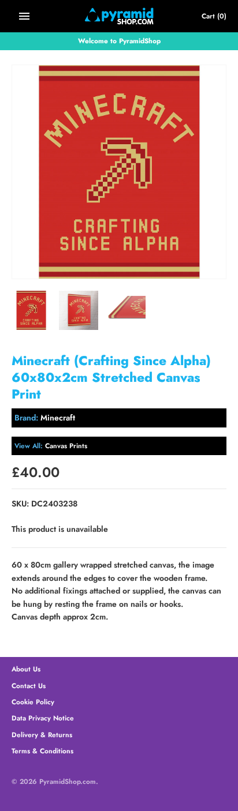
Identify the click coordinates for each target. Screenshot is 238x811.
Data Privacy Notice (43, 718)
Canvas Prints (66, 445)
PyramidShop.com (67, 781)
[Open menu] (24, 16)
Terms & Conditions (42, 751)
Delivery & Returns (42, 734)
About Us (26, 669)
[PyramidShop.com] (119, 16)
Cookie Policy (33, 702)
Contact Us (29, 685)
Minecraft (57, 417)
